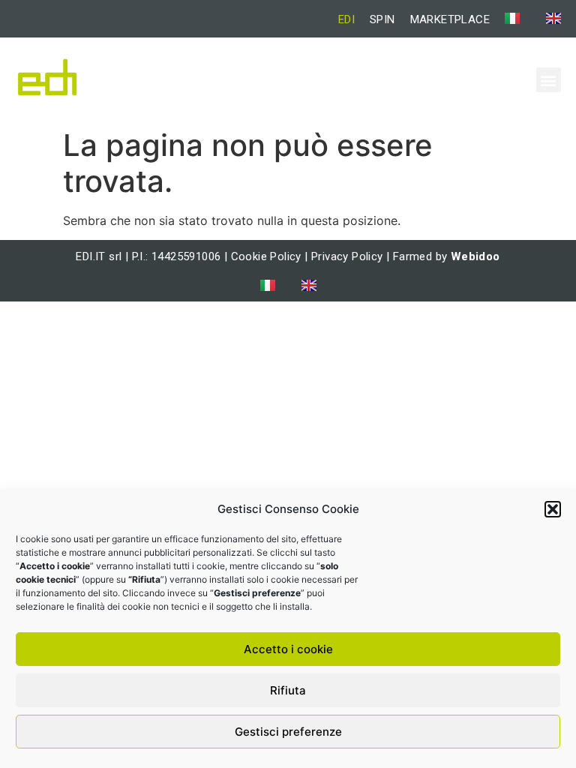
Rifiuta (288, 690)
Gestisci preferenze (288, 731)
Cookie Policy (266, 256)
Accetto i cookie (288, 649)
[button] (552, 509)
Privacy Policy (347, 256)
